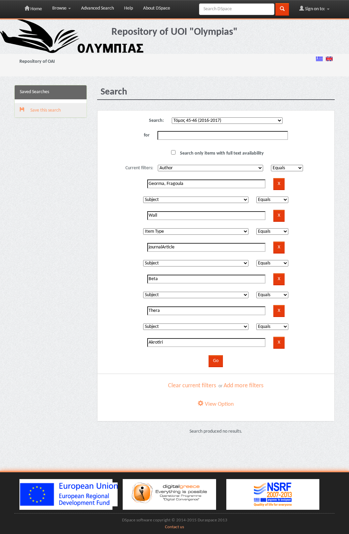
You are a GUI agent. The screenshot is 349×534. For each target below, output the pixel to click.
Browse (59, 8)
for (147, 135)
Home (35, 9)
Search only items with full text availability (221, 153)
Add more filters (243, 386)
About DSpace (156, 8)
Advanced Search (97, 8)
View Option (218, 404)
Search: (156, 120)
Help (128, 8)
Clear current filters (192, 386)
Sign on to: (315, 9)
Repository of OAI (37, 61)
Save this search (45, 110)
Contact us (174, 527)
